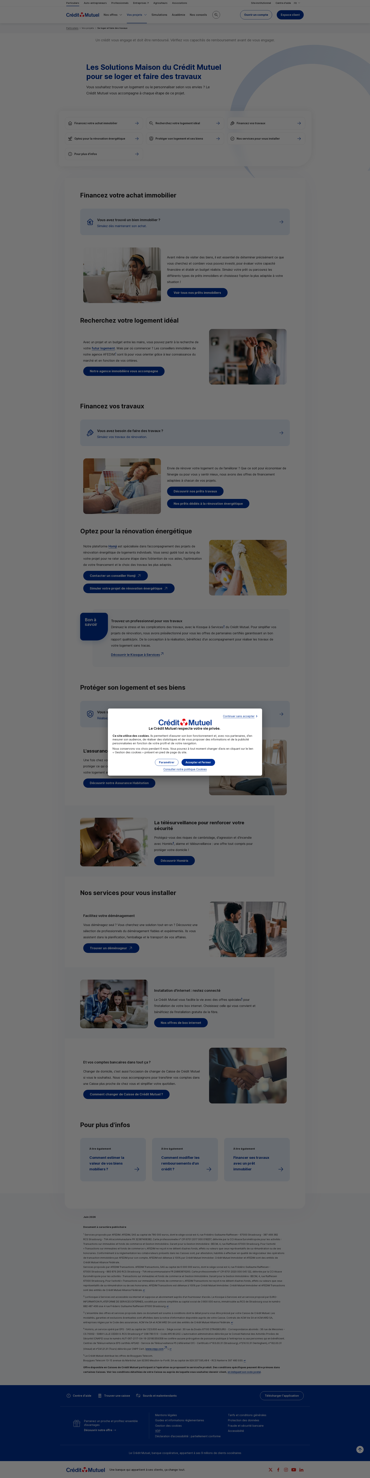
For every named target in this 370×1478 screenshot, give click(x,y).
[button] (198, 762)
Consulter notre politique (185, 769)
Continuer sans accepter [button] (239, 716)
